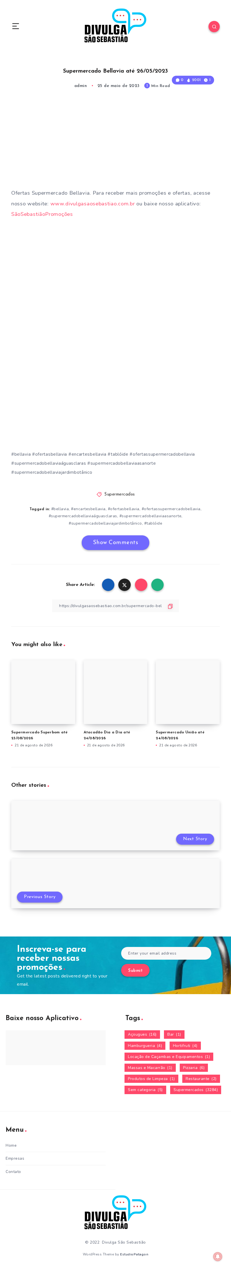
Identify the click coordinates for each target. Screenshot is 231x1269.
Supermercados (119, 494)
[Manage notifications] (217, 1256)
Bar (174, 1034)
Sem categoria (145, 1089)
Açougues (142, 1034)
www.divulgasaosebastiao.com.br (92, 203)
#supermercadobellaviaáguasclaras (83, 516)
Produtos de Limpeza (151, 1078)
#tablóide (153, 523)
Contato (13, 1171)
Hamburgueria (145, 1045)
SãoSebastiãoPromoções (42, 214)
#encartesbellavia (88, 509)
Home (11, 1145)
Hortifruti (185, 1045)
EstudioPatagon (134, 1254)
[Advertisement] (115, 144)
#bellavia (60, 509)
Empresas (15, 1158)
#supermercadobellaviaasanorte (150, 516)
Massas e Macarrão (150, 1067)
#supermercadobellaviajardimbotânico (105, 523)
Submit (135, 971)
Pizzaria (194, 1067)
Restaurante (201, 1078)
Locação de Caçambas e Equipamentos (169, 1056)
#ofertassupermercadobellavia (171, 509)
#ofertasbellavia (123, 509)
